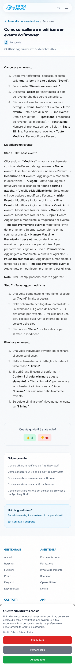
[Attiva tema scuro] (58, 7)
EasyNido (9, 582)
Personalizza (37, 649)
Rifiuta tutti (37, 640)
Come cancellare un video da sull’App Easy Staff (35, 471)
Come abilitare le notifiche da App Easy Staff (33, 465)
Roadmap (45, 576)
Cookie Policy (10, 632)
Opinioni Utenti (48, 582)
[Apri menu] (66, 7)
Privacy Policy (26, 632)
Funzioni (9, 569)
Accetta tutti (37, 659)
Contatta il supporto (23, 521)
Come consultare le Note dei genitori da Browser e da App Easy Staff (36, 492)
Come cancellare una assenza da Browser (31, 478)
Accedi (8, 557)
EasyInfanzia (11, 588)
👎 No (45, 437)
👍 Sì (29, 437)
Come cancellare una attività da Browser (31, 484)
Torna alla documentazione (23, 21)
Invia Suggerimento (51, 569)
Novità (44, 588)
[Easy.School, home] (16, 7)
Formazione (46, 563)
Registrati (9, 563)
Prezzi (7, 576)
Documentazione (49, 557)
